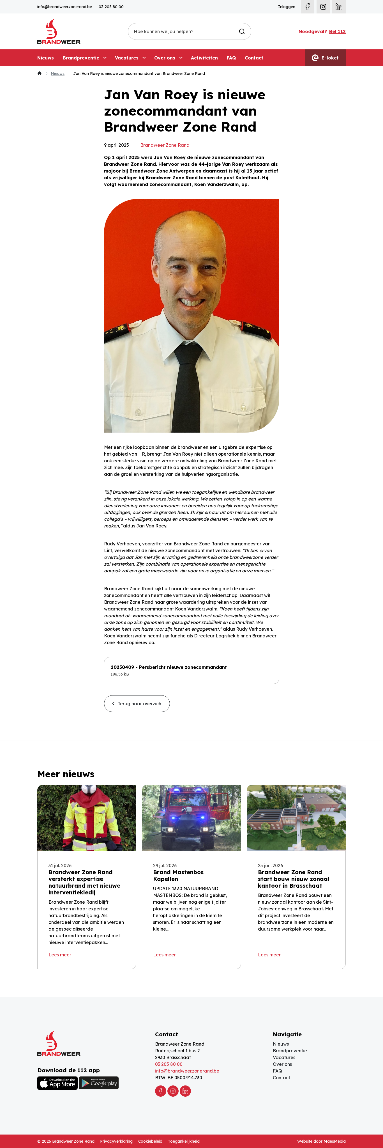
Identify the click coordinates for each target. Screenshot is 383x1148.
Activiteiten (204, 58)
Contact (254, 58)
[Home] (39, 73)
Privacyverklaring (116, 1141)
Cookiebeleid (150, 1141)
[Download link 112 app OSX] (57, 1083)
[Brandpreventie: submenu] (104, 57)
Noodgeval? (322, 31)
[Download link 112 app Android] (99, 1082)
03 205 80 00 (111, 6)
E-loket (329, 58)
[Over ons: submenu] (180, 57)
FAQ (231, 58)
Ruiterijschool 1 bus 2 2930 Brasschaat (177, 1054)
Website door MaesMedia (321, 1141)
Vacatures (127, 58)
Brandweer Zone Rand (165, 145)
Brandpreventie (81, 58)
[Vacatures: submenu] (144, 57)
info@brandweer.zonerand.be (64, 6)
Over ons (164, 58)
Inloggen (286, 6)
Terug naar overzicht (140, 703)
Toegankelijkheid (184, 1141)
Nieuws (45, 58)
